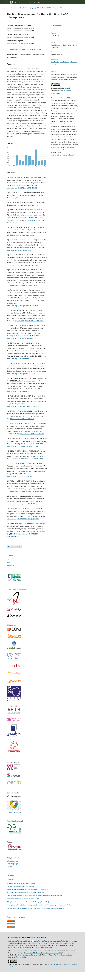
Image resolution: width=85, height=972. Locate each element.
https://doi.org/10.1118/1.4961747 (22, 419)
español (9, 562)
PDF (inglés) (58, 26)
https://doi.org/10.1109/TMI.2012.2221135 (21, 476)
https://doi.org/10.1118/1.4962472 (32, 434)
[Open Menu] (7, 2)
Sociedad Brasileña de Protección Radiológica (49, 941)
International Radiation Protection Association (40, 953)
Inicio (8, 8)
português (10, 565)
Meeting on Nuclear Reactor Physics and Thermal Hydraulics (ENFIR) (28, 889)
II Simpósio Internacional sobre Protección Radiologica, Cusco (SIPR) (28, 902)
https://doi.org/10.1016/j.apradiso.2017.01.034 (23, 406)
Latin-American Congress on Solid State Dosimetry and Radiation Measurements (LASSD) (34, 896)
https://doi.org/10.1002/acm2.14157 (19, 250)
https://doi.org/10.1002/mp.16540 (26, 265)
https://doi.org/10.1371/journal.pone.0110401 (22, 446)
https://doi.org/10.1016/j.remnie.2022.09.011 (22, 306)
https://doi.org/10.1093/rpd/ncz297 (19, 359)
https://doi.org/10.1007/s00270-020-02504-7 (22, 338)
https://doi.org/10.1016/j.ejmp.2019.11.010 (21, 374)
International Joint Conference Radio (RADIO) (21, 883)
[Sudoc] (14, 737)
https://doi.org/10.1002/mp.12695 (18, 391)
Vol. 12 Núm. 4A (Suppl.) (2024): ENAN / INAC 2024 (35, 8)
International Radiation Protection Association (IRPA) (23, 899)
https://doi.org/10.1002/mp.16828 (22, 235)
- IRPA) (59, 953)
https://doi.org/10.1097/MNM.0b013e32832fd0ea (27, 491)
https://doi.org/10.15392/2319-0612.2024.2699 (26, 49)
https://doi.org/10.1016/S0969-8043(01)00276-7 (23, 519)
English (9, 559)
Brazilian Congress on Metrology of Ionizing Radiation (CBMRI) (26, 892)
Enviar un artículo (14, 547)
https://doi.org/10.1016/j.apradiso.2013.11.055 (31, 459)
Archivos (15, 8)
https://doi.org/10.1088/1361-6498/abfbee (29, 321)
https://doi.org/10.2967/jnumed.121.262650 (22, 188)
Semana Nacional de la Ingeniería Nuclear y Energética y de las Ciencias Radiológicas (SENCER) (35, 908)
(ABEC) (39, 943)
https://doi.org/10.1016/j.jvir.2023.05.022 (24, 285)
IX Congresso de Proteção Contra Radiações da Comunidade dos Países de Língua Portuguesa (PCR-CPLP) (39, 905)
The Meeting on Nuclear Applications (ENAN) (20, 886)
